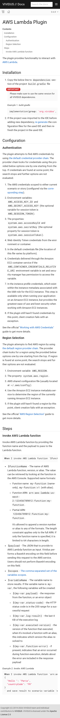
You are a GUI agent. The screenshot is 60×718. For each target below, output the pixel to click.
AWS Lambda (9, 62)
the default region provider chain (20, 348)
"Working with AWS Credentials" (36, 327)
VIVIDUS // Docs (13, 4)
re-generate (41, 122)
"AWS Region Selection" (31, 414)
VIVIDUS (18, 711)
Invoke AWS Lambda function (19, 52)
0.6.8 (53, 12)
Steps (6, 48)
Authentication (12, 40)
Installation (9, 33)
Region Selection (13, 44)
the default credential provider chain (28, 158)
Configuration (10, 37)
